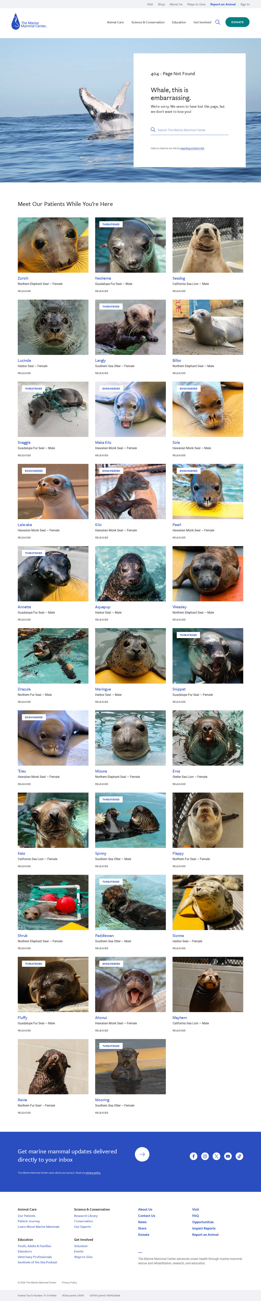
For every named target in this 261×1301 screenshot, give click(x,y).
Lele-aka (25, 524)
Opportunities (203, 1221)
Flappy (178, 853)
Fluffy (22, 1017)
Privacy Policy (69, 1282)
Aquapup (102, 607)
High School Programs (48, 9)
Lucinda (24, 360)
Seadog (179, 278)
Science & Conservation (148, 22)
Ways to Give (196, 4)
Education (179, 22)
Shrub (23, 935)
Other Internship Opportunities (189, 13)
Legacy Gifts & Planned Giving (189, 9)
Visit (150, 4)
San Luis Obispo (44, 9)
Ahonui (101, 1017)
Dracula (24, 689)
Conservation (83, 1221)
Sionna (178, 935)
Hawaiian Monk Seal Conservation (124, 9)
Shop (161, 4)
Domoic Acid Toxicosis (48, 9)
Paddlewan (104, 935)
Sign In (245, 4)
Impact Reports (204, 1228)
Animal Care (115, 22)
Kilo (98, 524)
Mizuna (101, 771)
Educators (25, 1251)
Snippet (179, 689)
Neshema (103, 278)
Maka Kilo (103, 442)
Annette (24, 607)
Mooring (102, 1100)
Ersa (176, 771)
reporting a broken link (192, 148)
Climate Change (111, 13)
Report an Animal (223, 4)
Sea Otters (176, 13)
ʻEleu (22, 771)
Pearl (177, 524)
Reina (22, 1100)
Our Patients (26, 1215)
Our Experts (82, 1226)
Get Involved (202, 22)
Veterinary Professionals (35, 1256)
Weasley (180, 607)
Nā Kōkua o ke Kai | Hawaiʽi (119, 9)
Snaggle (24, 442)
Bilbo (177, 360)
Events (78, 1251)
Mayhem (180, 1017)
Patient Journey (29, 1221)
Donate (237, 22)
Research (175, 9)
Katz (21, 853)
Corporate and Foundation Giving (191, 18)
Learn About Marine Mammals (38, 1226)
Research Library (86, 1215)
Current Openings (180, 9)
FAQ (195, 1215)
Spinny (100, 853)
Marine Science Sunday (116, 9)
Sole (176, 442)
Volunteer (81, 1245)
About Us (176, 4)
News (142, 1221)
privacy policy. (93, 1172)
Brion (36, 9)
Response (175, 13)
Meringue (103, 689)
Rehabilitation (110, 9)
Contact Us (146, 1215)
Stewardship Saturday (115, 13)
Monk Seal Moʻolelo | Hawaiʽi (120, 13)
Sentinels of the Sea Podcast (37, 1262)
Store (142, 1228)
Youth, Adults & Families (34, 1245)
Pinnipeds (175, 9)
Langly (100, 360)
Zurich (23, 278)
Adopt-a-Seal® (179, 13)
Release (106, 13)
